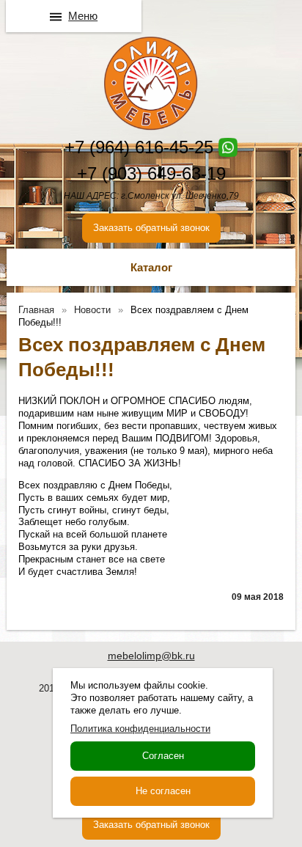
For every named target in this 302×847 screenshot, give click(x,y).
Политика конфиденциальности (140, 728)
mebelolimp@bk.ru (151, 655)
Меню (82, 16)
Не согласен (163, 790)
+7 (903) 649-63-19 (151, 173)
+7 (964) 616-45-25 (139, 147)
